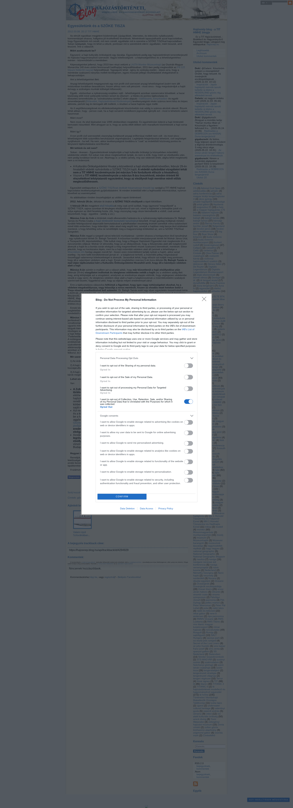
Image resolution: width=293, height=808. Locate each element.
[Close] (205, 300)
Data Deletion (127, 508)
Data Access (146, 508)
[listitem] (146, 358)
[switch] (188, 365)
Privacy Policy (165, 508)
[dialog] (146, 404)
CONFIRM (122, 496)
